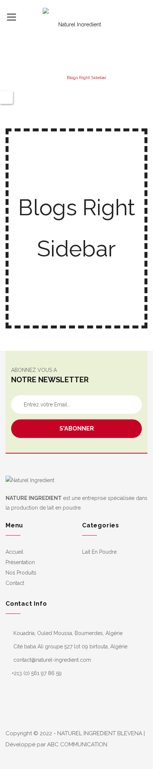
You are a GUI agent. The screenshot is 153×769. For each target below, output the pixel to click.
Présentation (20, 562)
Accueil (14, 552)
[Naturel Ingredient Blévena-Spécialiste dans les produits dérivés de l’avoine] (76, 17)
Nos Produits (21, 573)
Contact (15, 583)
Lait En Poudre (99, 552)
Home (53, 77)
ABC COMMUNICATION (77, 744)
